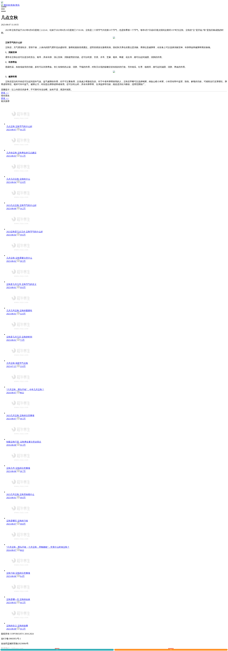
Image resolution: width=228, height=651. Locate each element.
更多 (5, 93)
